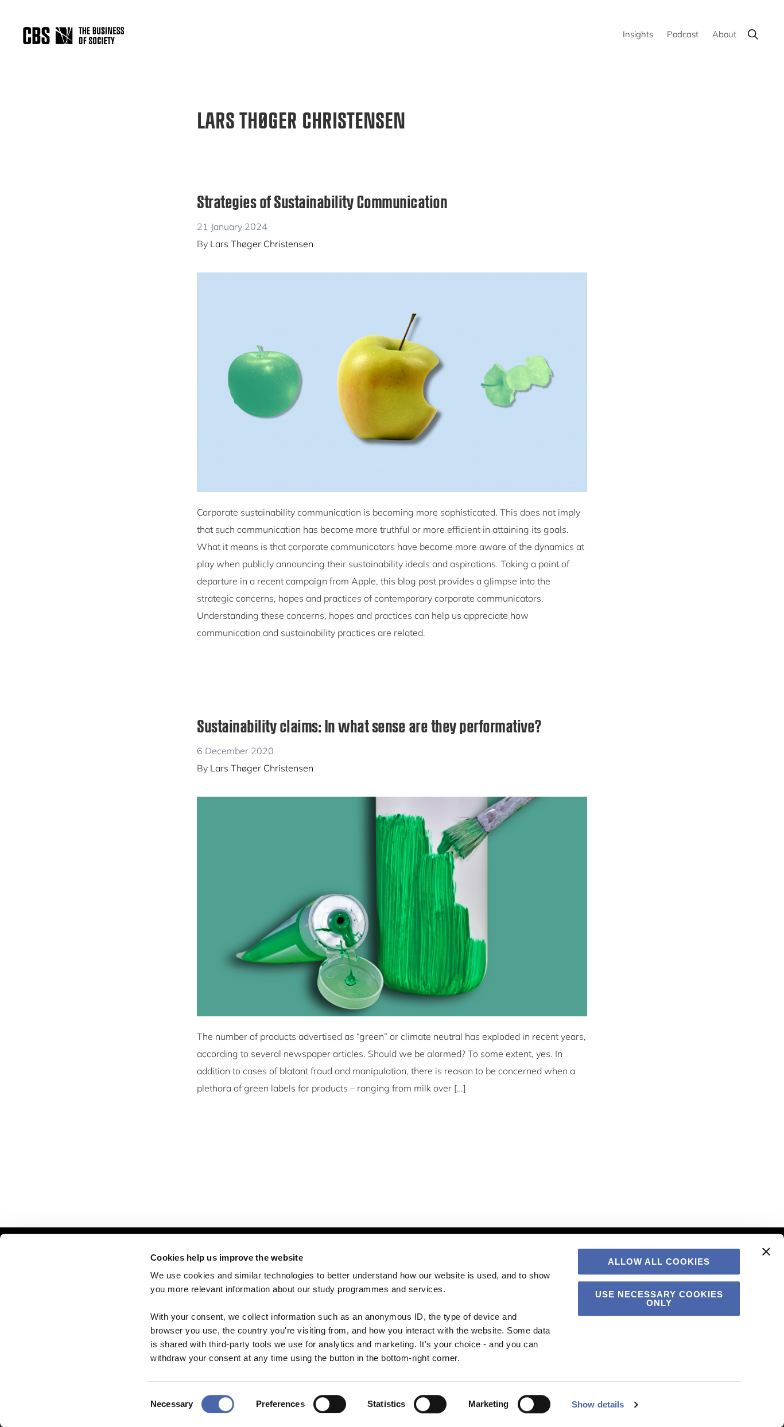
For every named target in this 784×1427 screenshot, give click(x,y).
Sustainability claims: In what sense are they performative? (369, 725)
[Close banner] (766, 1251)
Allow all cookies (659, 1261)
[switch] (329, 1404)
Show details (598, 1404)
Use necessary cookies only (659, 1298)
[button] (752, 34)
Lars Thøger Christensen (261, 243)
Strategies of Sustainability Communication (322, 201)
